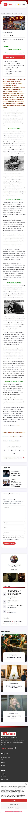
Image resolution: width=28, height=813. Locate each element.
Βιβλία (15, 621)
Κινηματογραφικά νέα (15, 440)
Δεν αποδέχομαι (14, 804)
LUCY (8, 610)
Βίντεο (20, 621)
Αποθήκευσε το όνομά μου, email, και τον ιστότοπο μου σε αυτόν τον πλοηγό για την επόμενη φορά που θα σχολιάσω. (13, 538)
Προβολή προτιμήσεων (14, 808)
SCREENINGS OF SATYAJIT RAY (15, 605)
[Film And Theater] (8, 4)
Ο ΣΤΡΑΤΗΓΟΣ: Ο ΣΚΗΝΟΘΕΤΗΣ (14, 65)
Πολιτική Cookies (9, 811)
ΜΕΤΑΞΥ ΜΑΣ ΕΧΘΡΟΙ (12, 601)
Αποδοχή (14, 800)
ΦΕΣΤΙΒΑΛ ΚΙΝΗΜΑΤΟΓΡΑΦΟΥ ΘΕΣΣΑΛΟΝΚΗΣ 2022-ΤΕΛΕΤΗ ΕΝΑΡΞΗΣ (16, 484)
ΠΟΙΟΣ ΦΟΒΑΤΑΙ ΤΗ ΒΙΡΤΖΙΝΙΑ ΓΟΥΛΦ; (16, 474)
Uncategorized (7, 621)
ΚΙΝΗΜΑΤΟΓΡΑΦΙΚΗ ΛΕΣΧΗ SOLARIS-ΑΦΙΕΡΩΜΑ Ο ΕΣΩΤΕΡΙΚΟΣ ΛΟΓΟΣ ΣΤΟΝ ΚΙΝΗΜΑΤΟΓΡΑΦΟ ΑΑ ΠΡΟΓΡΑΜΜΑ (14, 593)
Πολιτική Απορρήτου (18, 811)
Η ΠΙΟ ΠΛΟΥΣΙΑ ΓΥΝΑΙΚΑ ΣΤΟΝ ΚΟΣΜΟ (14, 687)
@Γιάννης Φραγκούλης (14, 565)
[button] (26, 784)
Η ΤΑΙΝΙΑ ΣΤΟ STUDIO (11, 61)
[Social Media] (15, 748)
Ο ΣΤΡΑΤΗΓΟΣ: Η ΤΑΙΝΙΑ (13, 63)
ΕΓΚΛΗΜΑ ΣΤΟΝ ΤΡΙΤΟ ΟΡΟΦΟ (14, 717)
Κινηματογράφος (10, 13)
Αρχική (3, 13)
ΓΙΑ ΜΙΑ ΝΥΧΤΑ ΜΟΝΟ (14, 658)
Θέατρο (6, 623)
